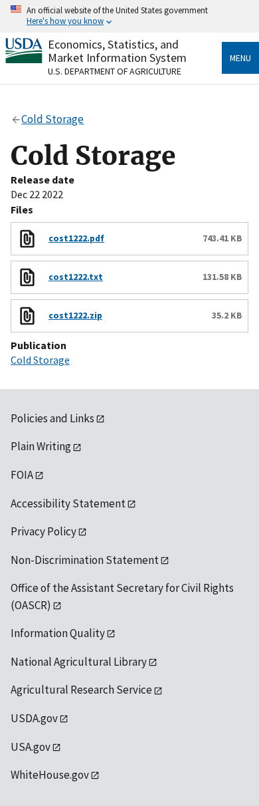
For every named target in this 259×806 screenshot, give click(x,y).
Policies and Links (52, 418)
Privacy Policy (43, 531)
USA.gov (30, 746)
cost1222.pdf (76, 238)
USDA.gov (34, 718)
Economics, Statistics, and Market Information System (117, 51)
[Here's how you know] (129, 16)
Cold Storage (40, 359)
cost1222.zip (75, 315)
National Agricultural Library (79, 661)
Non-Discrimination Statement (85, 560)
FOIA (22, 475)
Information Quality (58, 633)
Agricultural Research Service (81, 689)
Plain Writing (41, 446)
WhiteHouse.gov (50, 774)
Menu (240, 58)
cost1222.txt (75, 277)
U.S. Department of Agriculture (114, 71)
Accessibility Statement (68, 503)
